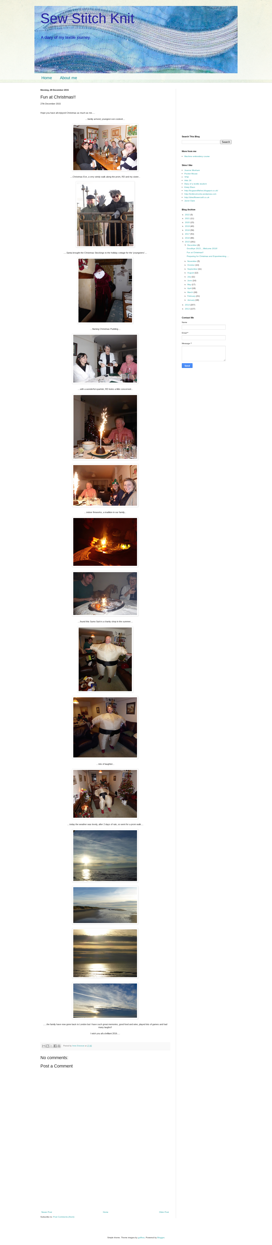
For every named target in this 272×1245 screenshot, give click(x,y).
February (191, 296)
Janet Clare (189, 201)
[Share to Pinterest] (59, 1046)
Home (46, 78)
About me (68, 78)
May (189, 284)
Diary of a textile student (195, 184)
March (190, 292)
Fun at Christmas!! (195, 252)
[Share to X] (51, 1046)
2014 (187, 305)
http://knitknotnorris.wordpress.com (200, 194)
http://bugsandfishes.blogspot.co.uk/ (201, 190)
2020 (187, 222)
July (189, 277)
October (191, 265)
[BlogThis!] (48, 1046)
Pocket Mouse (191, 174)
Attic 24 (187, 180)
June (190, 280)
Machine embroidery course (197, 156)
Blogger (160, 1237)
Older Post (164, 1212)
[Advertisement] (105, 1182)
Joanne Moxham (192, 170)
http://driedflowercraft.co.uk (196, 197)
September (192, 269)
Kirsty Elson (189, 187)
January (191, 300)
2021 (187, 218)
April (189, 288)
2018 (187, 230)
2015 (187, 242)
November (192, 261)
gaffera (141, 1237)
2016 (187, 238)
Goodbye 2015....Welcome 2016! (202, 248)
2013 (187, 309)
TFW (186, 177)
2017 (187, 234)
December (192, 245)
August (191, 273)
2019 (187, 226)
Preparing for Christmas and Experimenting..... (208, 256)
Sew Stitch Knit (87, 18)
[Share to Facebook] (55, 1046)
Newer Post (46, 1212)
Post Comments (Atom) (63, 1217)
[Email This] (44, 1046)
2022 (187, 215)
